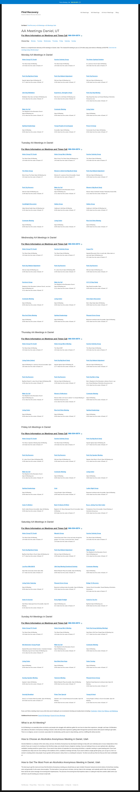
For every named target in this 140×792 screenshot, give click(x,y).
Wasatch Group (59, 533)
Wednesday (47, 41)
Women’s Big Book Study (94, 187)
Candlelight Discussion (29, 204)
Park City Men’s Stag (92, 377)
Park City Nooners (92, 76)
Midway (106, 711)
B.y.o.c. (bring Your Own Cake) (95, 505)
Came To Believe (27, 505)
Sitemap (48, 785)
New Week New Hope (60, 661)
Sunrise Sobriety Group (61, 59)
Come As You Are (91, 599)
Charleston (94, 711)
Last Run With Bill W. (28, 566)
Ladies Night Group (92, 488)
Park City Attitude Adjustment (63, 76)
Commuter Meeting (60, 109)
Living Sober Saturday (29, 583)
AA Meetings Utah (51, 25)
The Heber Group (27, 171)
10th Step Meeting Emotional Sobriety (65, 566)
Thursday (55, 41)
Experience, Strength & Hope (63, 92)
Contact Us (75, 785)
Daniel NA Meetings (44, 715)
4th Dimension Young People (31, 644)
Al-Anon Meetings (107, 12)
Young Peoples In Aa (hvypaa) (63, 126)
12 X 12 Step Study (92, 282)
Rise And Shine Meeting (93, 220)
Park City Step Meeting (93, 92)
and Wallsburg (113, 711)
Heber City (101, 711)
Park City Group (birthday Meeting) (97, 628)
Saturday (67, 41)
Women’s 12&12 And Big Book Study (65, 171)
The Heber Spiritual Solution (95, 59)
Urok (55, 488)
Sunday (73, 41)
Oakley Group (58, 204)
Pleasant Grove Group (93, 315)
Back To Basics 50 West (61, 505)
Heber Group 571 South (29, 59)
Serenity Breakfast (28, 694)
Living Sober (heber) (28, 360)
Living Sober (90, 109)
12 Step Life (68, 785)
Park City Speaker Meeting (94, 455)
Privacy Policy (33, 785)
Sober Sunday (90, 661)
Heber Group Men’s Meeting (62, 154)
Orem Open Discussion (93, 298)
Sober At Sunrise (27, 599)
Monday (33, 41)
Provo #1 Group (91, 126)
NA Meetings (95, 12)
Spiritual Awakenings (28, 126)
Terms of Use (41, 785)
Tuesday (39, 41)
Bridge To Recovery (92, 583)
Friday (61, 41)
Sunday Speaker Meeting (30, 678)
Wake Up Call (26, 109)
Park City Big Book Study (30, 76)
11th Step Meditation (28, 92)
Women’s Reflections (60, 393)
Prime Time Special (60, 694)
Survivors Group (27, 282)
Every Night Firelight (60, 599)
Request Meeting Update (58, 785)
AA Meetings (84, 12)
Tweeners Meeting (59, 678)
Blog (117, 12)
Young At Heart (91, 694)
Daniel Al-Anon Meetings (58, 715)
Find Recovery (29, 12)
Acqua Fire (89, 249)
